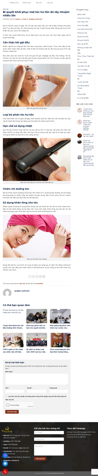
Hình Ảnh (81, 25)
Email (29, 388)
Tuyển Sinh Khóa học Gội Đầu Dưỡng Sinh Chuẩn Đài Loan (88, 112)
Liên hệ (50, 3)
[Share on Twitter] (33, 276)
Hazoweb (60, 473)
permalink (39, 283)
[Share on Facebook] (29, 276)
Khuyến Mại (82, 40)
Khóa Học (26, 3)
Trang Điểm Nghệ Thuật (84, 75)
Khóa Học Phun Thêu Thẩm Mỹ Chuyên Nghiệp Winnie (87, 125)
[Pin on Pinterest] (40, 276)
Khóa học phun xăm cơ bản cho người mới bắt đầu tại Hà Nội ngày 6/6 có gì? (88, 146)
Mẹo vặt (6, 9)
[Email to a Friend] (36, 276)
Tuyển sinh (81, 82)
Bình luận (9, 372)
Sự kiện (80, 62)
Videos (79, 94)
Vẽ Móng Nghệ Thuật (83, 87)
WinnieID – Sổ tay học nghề (88, 135)
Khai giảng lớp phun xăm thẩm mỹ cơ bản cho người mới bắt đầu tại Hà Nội (88, 160)
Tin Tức (39, 3)
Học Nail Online (83, 29)
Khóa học (81, 33)
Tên (7, 388)
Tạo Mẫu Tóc (82, 66)
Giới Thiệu (81, 22)
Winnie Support (36, 19)
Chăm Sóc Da (82, 18)
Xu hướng (81, 98)
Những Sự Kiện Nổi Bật (84, 49)
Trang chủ (14, 3)
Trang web (53, 388)
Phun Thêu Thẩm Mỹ (85, 56)
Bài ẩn (79, 14)
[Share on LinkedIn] (43, 276)
